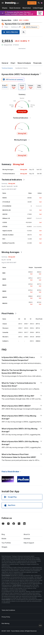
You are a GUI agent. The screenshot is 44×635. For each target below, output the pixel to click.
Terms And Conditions (8, 610)
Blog (3, 534)
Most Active (27, 8)
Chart (13, 63)
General (5, 63)
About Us (27, 534)
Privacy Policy (6, 617)
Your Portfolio (6, 543)
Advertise (27, 538)
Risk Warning (5, 623)
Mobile (4, 538)
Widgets (4, 547)
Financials (37, 63)
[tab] (4, 87)
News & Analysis (24, 63)
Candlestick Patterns (21, 68)
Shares (4, 8)
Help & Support (29, 543)
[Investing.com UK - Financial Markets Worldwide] (12, 3)
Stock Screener (14, 8)
